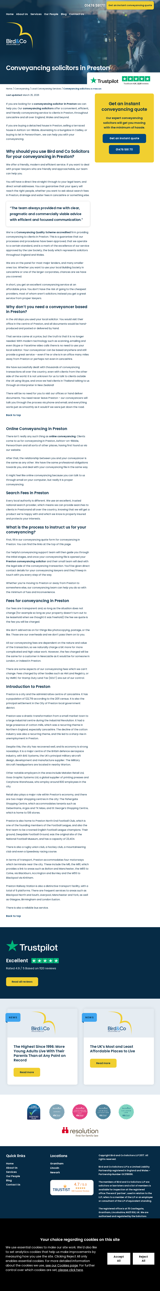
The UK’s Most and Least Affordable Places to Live (112, 1049)
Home (10, 14)
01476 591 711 (124, 149)
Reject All (143, 1259)
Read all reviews (22, 982)
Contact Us (76, 14)
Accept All (119, 1259)
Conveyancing (21, 88)
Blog (64, 14)
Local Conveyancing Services (46, 88)
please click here (70, 1270)
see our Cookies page (61, 1265)
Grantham (56, 1163)
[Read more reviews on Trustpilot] (104, 80)
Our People (51, 14)
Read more (27, 1072)
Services (36, 14)
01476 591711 (95, 5)
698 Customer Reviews (80, 1191)
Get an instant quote (124, 138)
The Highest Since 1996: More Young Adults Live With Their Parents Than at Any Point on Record (40, 1053)
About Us (22, 14)
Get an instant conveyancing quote (130, 5)
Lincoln (54, 1168)
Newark (55, 1172)
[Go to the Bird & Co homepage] (19, 35)
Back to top (13, 415)
